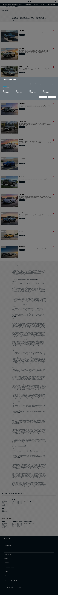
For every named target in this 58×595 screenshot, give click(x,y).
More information (6, 87)
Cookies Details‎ (6, 92)
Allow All (43, 96)
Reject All (52, 96)
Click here (5, 86)
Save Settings (33, 96)
